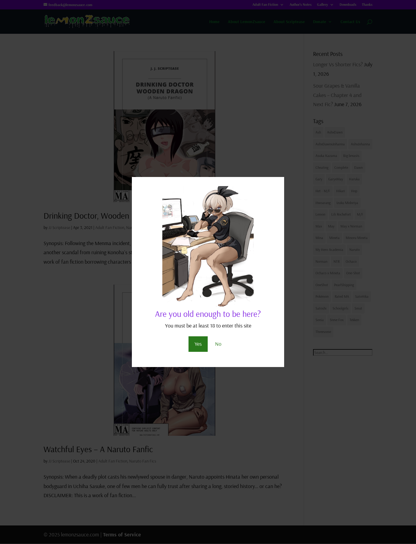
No (218, 343)
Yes (198, 343)
